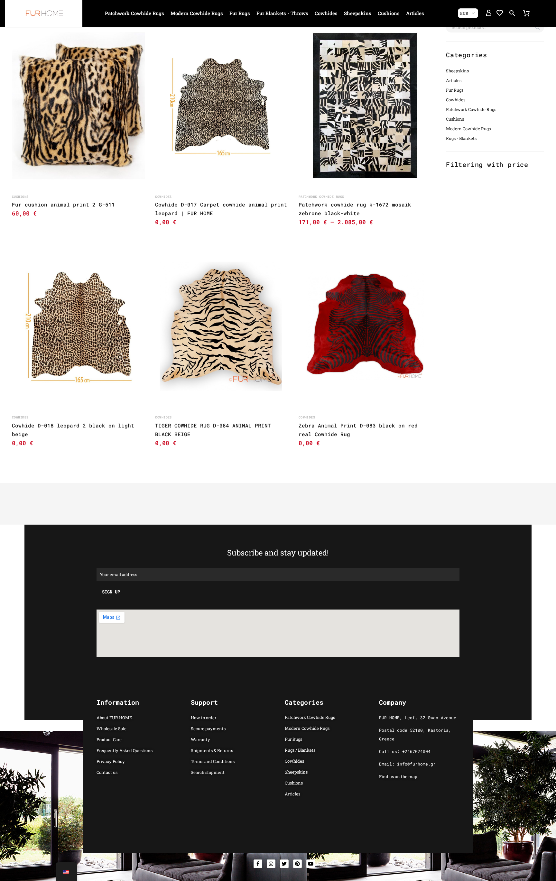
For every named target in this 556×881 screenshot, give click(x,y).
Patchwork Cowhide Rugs (134, 13)
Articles (415, 13)
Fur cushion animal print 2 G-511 (63, 204)
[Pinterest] (297, 863)
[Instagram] (271, 863)
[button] (512, 13)
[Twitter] (284, 863)
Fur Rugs (239, 13)
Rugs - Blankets (461, 138)
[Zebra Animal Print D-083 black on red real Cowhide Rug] (365, 326)
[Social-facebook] (258, 863)
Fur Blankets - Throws (282, 13)
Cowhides (326, 13)
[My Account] (489, 13)
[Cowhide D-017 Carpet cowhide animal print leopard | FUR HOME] (221, 106)
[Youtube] (310, 863)
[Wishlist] (500, 13)
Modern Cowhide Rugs (197, 13)
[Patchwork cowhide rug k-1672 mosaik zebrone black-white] (365, 106)
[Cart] (526, 13)
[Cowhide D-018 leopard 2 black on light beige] (78, 326)
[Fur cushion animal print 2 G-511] (78, 106)
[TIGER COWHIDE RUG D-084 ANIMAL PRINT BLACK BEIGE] (221, 326)
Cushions (389, 13)
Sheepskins (357, 13)
